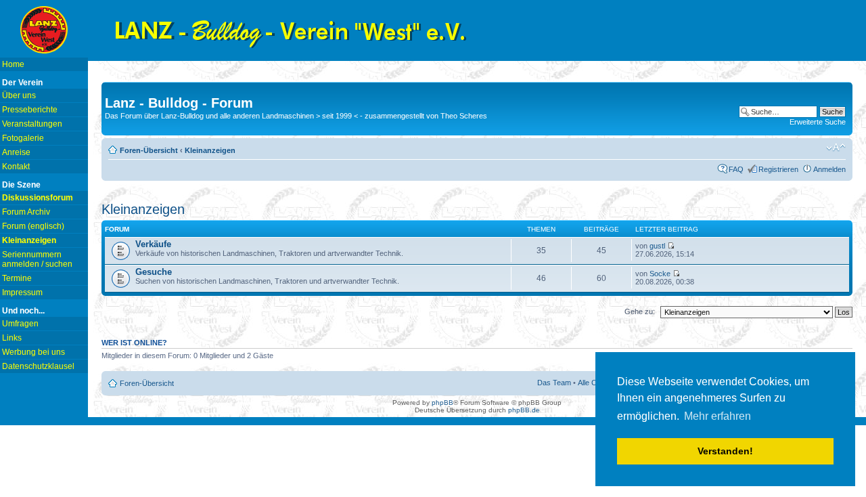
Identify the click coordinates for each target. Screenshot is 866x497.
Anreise (16, 152)
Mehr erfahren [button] (717, 416)
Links (12, 338)
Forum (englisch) (33, 226)
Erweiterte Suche (818, 122)
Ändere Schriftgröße (836, 148)
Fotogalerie (23, 138)
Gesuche (153, 272)
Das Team (554, 383)
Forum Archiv (26, 212)
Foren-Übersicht (149, 150)
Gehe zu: (639, 311)
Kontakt (16, 166)
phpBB (442, 402)
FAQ (736, 169)
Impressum (22, 292)
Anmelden (829, 169)
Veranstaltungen (32, 124)
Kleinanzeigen (210, 150)
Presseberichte (30, 109)
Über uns (19, 95)
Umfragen (20, 323)
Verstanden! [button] (725, 451)
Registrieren (778, 169)
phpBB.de (524, 410)
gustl (657, 246)
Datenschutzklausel (38, 366)
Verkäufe (153, 244)
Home (13, 64)
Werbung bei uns (33, 352)
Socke (660, 273)
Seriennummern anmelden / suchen (37, 259)
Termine (17, 278)
